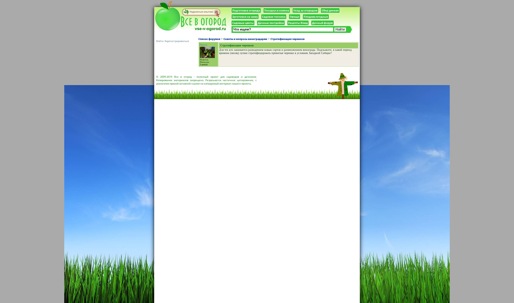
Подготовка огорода (246, 10)
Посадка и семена (276, 10)
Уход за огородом (305, 10)
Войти (160, 41)
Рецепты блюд (298, 23)
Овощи (294, 16)
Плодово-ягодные (316, 16)
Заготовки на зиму (245, 16)
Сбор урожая (330, 10)
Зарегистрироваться (176, 41)
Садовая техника (274, 16)
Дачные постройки (271, 23)
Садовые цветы (243, 23)
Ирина (203, 44)
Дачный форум (322, 23)
